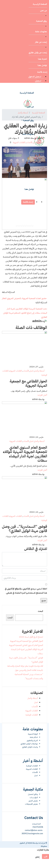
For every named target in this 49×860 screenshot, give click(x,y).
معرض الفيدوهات (31, 804)
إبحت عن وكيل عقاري (38, 52)
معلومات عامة (41, 31)
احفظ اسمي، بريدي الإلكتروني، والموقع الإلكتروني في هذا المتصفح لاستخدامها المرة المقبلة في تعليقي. (26, 590)
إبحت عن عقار (41, 42)
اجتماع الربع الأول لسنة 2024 (31, 636)
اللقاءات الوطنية (31, 714)
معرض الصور (33, 800)
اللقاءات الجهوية (19, 142)
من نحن (43, 10)
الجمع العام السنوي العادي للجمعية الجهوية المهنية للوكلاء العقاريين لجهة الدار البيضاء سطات (25, 454)
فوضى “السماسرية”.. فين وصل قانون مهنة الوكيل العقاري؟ (24, 529)
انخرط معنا (42, 59)
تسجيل (38, 80)
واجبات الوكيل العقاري (30, 747)
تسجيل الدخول (35, 76)
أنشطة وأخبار (38, 142)
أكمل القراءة (42, 395)
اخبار (31, 370)
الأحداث (35, 772)
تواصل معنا (42, 65)
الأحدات (29, 142)
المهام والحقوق (32, 740)
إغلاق (37, 857)
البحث (40, 611)
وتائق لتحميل (33, 794)
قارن (45, 856)
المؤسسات (34, 797)
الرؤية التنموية (33, 734)
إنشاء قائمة (42, 72)
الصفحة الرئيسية (40, 4)
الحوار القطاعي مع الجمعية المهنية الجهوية (28, 383)
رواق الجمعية (41, 21)
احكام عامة (34, 737)
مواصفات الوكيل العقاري (29, 743)
